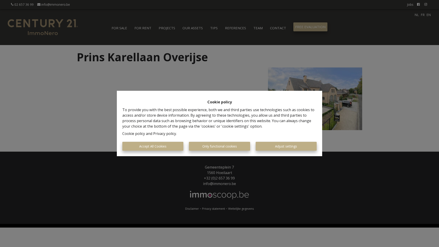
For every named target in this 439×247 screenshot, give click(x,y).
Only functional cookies (219, 146)
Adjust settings (286, 146)
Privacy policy (164, 133)
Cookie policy (133, 133)
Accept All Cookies (152, 146)
